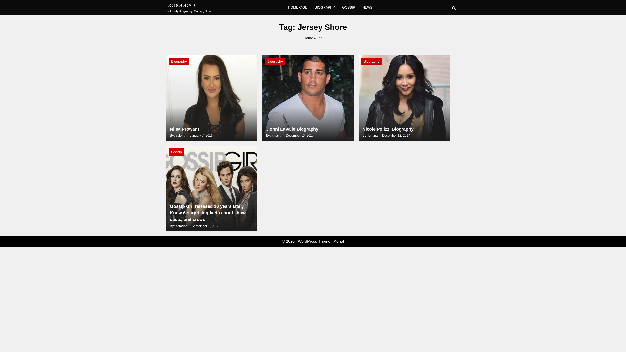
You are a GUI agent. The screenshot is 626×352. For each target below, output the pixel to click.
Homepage (297, 7)
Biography (325, 7)
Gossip (348, 7)
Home (308, 38)
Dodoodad (180, 5)
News (367, 7)
